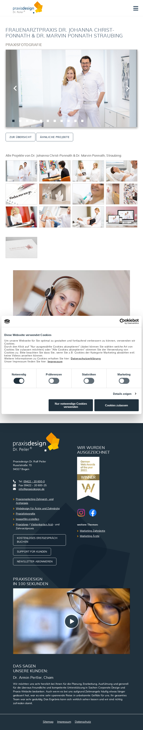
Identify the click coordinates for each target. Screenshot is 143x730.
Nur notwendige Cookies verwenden (71, 405)
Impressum (55, 361)
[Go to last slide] (15, 88)
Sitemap (48, 722)
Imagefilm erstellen (27, 519)
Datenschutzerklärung (86, 358)
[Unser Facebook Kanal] (92, 512)
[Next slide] (127, 88)
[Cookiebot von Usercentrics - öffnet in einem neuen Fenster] (122, 321)
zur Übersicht (20, 137)
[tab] (13, 121)
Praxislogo (22, 524)
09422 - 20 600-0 (34, 481)
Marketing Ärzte (89, 536)
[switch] (54, 381)
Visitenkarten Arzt (42, 524)
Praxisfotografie (25, 513)
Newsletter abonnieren (35, 561)
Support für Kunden (32, 551)
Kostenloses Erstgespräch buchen (37, 540)
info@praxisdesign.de (32, 489)
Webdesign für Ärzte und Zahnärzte (38, 508)
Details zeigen (122, 393)
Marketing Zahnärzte (92, 531)
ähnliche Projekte (54, 137)
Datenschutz (83, 722)
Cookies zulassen (116, 405)
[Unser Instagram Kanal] (83, 512)
